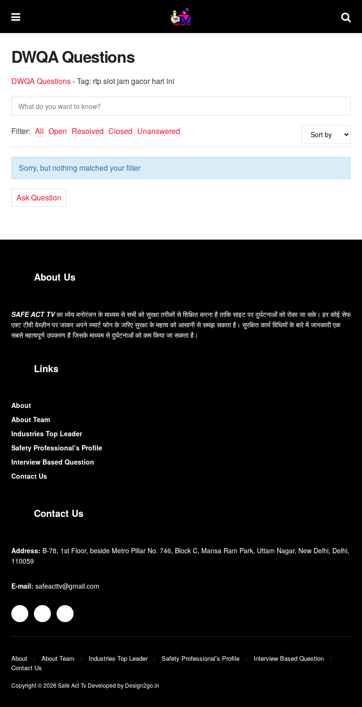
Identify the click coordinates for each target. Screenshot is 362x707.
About (21, 405)
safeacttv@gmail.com (67, 586)
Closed (120, 130)
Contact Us (29, 476)
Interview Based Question (52, 461)
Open (58, 130)
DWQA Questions (41, 80)
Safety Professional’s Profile (56, 447)
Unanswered (158, 130)
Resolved (88, 130)
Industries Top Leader (46, 433)
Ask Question (38, 197)
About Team (30, 419)
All (39, 130)
